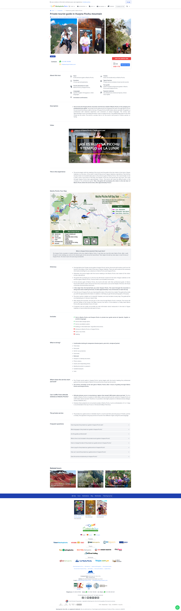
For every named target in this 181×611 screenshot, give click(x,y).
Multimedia (98, 496)
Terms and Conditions (98, 568)
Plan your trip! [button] (125, 65)
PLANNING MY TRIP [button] (120, 6)
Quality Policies (108, 568)
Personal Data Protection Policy (80, 568)
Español (90, 535)
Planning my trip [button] (107, 496)
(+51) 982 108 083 (92, 592)
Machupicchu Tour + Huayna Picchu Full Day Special (90, 479)
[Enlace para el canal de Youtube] (88, 598)
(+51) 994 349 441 (110, 592)
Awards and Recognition (96, 566)
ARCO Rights (90, 568)
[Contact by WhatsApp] (177, 607)
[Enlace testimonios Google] (98, 598)
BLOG (92, 6)
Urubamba (60, 10)
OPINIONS (112, 6)
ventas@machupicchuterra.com (99, 580)
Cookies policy (86, 2)
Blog (92, 496)
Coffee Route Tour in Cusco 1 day (118, 479)
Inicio (53, 10)
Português (98, 535)
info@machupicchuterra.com (84, 580)
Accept (128, 2)
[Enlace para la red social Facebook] (83, 598)
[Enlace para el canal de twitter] (95, 598)
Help (74, 496)
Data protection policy (107, 566)
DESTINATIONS (82, 6)
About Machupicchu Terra (78, 566)
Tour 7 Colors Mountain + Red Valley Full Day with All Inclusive (63, 479)
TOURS (72, 6)
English (84, 535)
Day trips (53, 56)
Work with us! (87, 566)
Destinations (85, 496)
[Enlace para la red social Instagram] (85, 598)
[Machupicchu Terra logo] (58, 6)
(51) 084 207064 (77, 592)
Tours (79, 496)
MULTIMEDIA (101, 6)
